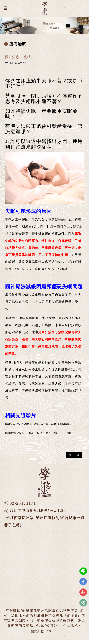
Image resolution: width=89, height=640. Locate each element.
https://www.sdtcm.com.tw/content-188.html (38, 423)
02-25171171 (23, 503)
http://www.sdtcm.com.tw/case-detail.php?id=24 (41, 432)
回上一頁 (73, 454)
